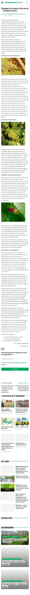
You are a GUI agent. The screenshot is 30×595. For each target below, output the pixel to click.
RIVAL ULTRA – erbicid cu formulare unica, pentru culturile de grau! (21, 506)
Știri (20, 536)
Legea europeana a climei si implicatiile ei (7, 427)
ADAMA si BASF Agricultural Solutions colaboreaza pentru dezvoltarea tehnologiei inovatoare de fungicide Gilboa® (22, 470)
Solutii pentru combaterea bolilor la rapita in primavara (22, 476)
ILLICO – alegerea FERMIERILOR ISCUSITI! (6, 409)
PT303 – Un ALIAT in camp (22, 427)
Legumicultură (6, 536)
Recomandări (15, 536)
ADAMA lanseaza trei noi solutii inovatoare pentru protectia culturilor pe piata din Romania (22, 487)
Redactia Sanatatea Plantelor (16, 14)
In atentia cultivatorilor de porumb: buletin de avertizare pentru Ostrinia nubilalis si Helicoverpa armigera (7, 446)
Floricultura (6, 558)
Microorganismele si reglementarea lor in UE (21, 444)
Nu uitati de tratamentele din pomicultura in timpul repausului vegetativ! (22, 410)
